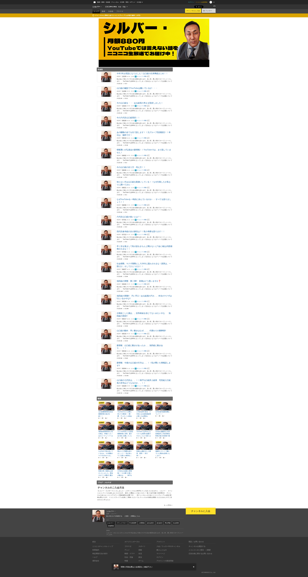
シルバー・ (97, 7)
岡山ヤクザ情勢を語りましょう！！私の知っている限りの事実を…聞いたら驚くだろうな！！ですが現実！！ (124, 455)
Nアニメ (132, 2)
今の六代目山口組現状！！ (128, 118)
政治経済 (159, 523)
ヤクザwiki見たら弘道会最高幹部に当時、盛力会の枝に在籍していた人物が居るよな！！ (125, 435)
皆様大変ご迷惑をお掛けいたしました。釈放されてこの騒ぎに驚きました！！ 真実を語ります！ (105, 475)
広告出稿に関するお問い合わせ (200, 553)
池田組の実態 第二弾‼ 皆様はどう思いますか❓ (139, 281)
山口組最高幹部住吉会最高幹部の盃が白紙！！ (105, 414)
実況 (127, 2)
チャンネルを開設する (197, 546)
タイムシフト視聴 (141, 76)
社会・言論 (121, 7)
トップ (96, 11)
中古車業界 (132, 523)
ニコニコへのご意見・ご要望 (200, 550)
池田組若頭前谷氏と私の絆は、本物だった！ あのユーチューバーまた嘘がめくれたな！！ (106, 435)
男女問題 (168, 523)
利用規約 (95, 550)
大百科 (122, 2)
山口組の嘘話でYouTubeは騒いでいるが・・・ (137, 88)
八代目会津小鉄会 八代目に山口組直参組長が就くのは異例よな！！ (143, 415)
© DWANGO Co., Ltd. (209, 572)
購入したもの (162, 550)
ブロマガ (119, 11)
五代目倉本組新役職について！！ (162, 413)
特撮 (126, 561)
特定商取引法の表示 (100, 553)
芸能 (140, 550)
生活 (140, 553)
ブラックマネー (122, 523)
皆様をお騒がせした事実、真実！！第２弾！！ (143, 453)
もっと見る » (168, 505)
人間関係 (142, 523)
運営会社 (95, 561)
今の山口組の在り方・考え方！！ (131, 167)
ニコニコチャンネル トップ (102, 546)
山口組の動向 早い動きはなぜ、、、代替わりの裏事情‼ (141, 331)
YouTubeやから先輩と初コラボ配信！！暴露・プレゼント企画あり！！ (124, 415)
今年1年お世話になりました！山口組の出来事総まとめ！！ (142, 73)
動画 (98, 2)
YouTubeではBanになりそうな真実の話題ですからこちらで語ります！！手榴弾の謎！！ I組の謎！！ (144, 436)
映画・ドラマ (130, 553)
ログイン (191, 2)
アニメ (127, 550)
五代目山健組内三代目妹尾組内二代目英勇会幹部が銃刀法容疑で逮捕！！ (162, 435)
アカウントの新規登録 (165, 561)
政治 (140, 557)
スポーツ (141, 546)
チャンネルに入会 (193, 11)
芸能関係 (111, 526)
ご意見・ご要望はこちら (132, 516)
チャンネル (115, 2)
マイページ (161, 553)
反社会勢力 (150, 523)
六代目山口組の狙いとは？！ (129, 217)
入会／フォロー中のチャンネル (168, 546)
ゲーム (141, 561)
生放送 (108, 2)
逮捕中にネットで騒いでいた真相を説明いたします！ (162, 453)
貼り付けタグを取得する (114, 516)
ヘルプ (94, 557)
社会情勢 (176, 523)
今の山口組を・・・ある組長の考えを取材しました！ (140, 103)
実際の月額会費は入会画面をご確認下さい (137, 567)
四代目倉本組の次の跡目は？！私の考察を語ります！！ (141, 231)
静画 (103, 2)
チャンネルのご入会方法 (111, 487)
